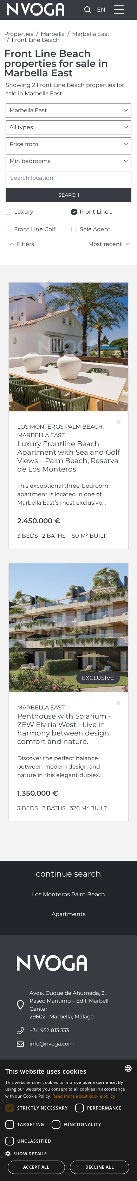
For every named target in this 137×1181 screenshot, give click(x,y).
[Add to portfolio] (120, 419)
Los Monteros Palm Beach (68, 894)
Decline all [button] (99, 1167)
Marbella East (91, 34)
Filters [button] (25, 244)
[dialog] (68, 1120)
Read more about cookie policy (83, 1096)
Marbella (53, 34)
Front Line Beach (36, 40)
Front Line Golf (34, 229)
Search (68, 195)
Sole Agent (95, 229)
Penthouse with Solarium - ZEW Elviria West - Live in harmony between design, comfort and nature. (64, 729)
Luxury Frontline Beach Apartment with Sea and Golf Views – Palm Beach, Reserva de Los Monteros (68, 456)
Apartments (69, 914)
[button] (87, 9)
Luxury (23, 211)
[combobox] (68, 110)
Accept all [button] (36, 1167)
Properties (18, 34)
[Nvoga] (33, 10)
